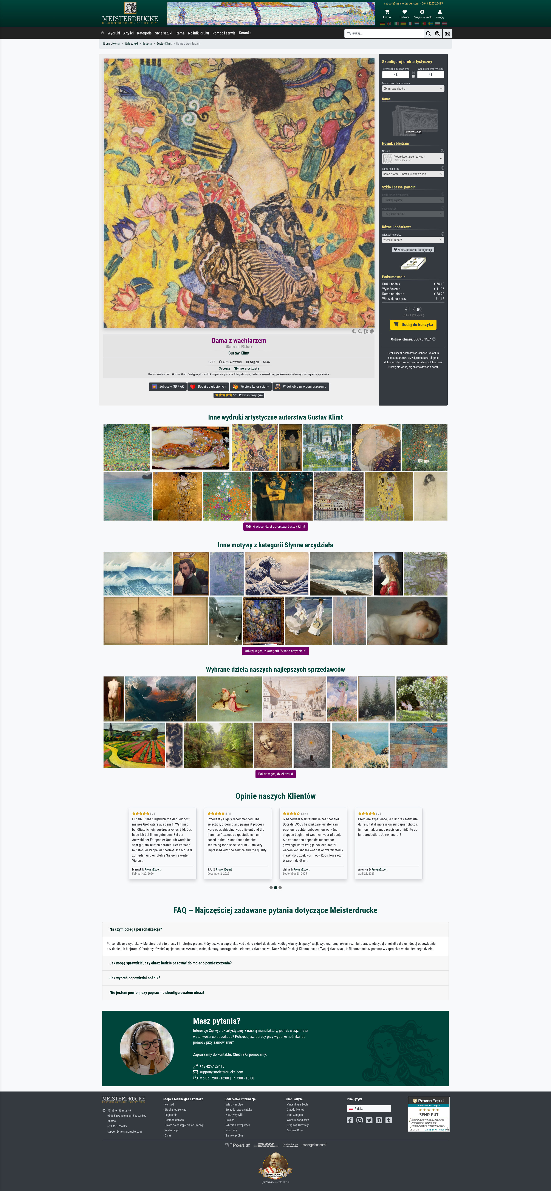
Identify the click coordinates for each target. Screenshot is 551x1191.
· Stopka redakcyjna (174, 1110)
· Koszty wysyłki (233, 1115)
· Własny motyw (233, 1104)
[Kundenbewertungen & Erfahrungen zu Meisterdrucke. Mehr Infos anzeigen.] (429, 1114)
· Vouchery (230, 1130)
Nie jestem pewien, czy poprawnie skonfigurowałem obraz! (157, 992)
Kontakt (245, 33)
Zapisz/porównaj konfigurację (415, 250)
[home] (102, 33)
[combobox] (413, 88)
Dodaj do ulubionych (210, 386)
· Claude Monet (295, 1110)
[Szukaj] (428, 33)
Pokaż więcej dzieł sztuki (275, 774)
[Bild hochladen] (447, 33)
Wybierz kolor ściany (253, 386)
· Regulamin (170, 1115)
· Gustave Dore (294, 1130)
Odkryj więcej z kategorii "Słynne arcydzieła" (275, 651)
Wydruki (114, 33)
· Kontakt (168, 1104)
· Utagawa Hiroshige (298, 1125)
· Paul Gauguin (294, 1115)
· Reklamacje (170, 1130)
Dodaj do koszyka (415, 324)
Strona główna (111, 43)
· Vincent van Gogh (297, 1104)
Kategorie (144, 33)
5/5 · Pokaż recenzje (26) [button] (247, 395)
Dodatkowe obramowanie (396, 83)
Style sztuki (163, 33)
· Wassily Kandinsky (297, 1120)
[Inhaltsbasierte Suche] (437, 33)
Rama (180, 33)
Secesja (147, 43)
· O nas (167, 1135)
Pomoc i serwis (223, 33)
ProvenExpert (147, 869)
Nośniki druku (198, 33)
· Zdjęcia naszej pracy (237, 1125)
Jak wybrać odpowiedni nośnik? (135, 977)
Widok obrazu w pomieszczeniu (303, 386)
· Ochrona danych (173, 1120)
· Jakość (229, 1120)
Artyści (128, 33)
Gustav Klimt (164, 43)
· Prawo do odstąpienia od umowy (183, 1125)
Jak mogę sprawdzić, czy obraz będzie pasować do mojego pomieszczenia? (171, 963)
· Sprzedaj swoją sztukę (238, 1110)
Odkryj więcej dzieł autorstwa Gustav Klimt (275, 526)
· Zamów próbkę (233, 1135)
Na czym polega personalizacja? (136, 929)
